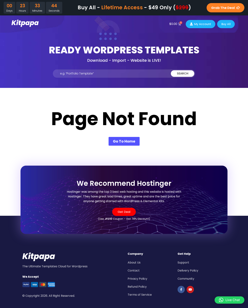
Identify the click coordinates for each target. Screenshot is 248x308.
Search (182, 73)
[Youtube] (190, 289)
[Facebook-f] (181, 289)
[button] (229, 300)
